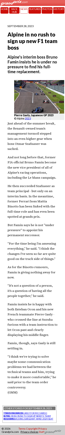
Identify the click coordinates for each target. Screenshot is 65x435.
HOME (4, 9)
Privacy (42, 428)
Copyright (32, 428)
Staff (41, 431)
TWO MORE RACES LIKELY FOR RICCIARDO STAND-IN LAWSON (25, 413)
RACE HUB (14, 10)
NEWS (24, 9)
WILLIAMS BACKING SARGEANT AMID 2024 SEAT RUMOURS (28, 419)
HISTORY (59, 9)
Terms (22, 428)
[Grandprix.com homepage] (53, 432)
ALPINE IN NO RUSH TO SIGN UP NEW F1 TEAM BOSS (27, 416)
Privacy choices (29, 431)
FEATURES (34, 9)
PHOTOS (47, 9)
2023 (28, 118)
